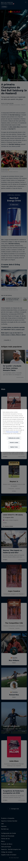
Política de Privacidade (12, 431)
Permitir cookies (14, 442)
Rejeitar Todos (14, 447)
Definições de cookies (14, 438)
